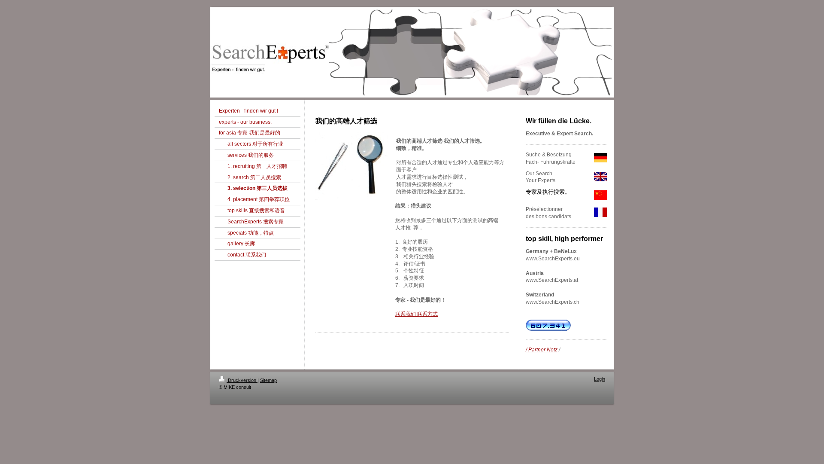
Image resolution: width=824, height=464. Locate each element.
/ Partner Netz (541, 350)
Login (599, 379)
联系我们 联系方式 (416, 314)
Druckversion (242, 380)
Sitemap (268, 380)
